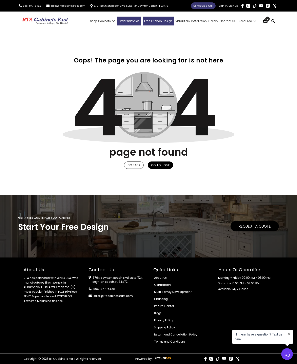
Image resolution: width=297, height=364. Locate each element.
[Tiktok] (255, 6)
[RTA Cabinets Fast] (45, 21)
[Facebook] (242, 6)
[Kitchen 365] (163, 358)
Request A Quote (255, 226)
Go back (133, 165)
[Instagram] (248, 6)
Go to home (160, 165)
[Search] (273, 21)
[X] (275, 6)
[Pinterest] (268, 6)
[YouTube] (261, 5)
